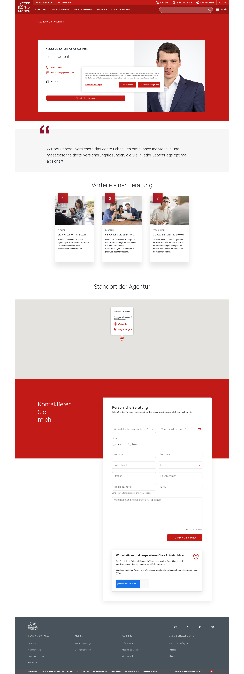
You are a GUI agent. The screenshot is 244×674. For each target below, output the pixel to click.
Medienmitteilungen (83, 643)
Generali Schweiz (38, 636)
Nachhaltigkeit (34, 650)
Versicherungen (83, 9)
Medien (79, 636)
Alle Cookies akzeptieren (149, 85)
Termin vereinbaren (185, 538)
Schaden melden (121, 9)
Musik (171, 656)
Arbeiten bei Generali (131, 650)
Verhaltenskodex (100, 671)
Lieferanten (116, 671)
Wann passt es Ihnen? (173, 429)
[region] (123, 79)
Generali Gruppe (150, 671)
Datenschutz (72, 671)
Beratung (40, 9)
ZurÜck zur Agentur (51, 22)
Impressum (33, 671)
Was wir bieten (128, 656)
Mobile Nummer (123, 486)
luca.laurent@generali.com (62, 73)
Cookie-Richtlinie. (150, 78)
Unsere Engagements (181, 636)
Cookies (85, 671)
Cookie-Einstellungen (93, 85)
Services (102, 9)
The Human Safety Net (179, 643)
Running (172, 650)
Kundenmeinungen (36, 656)
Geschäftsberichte (83, 650)
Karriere (127, 636)
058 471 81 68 (56, 68)
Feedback (32, 662)
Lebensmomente (59, 9)
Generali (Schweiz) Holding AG (188, 671)
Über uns (32, 643)
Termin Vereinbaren (86, 98)
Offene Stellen (128, 643)
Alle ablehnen (127, 85)
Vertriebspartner (132, 671)
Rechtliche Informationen (53, 671)
